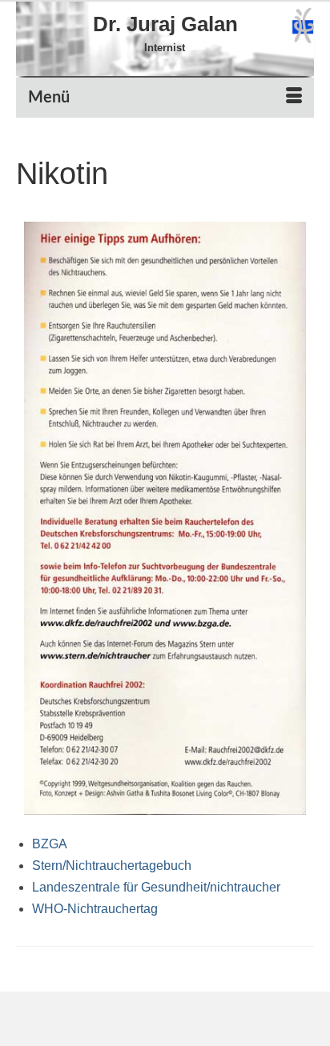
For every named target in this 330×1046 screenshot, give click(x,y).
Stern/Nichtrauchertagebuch (111, 865)
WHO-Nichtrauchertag (95, 909)
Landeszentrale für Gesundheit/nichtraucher (156, 887)
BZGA (49, 844)
